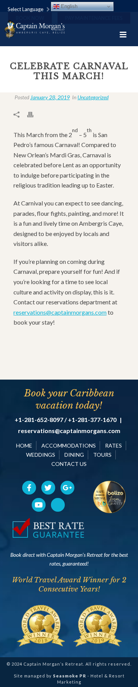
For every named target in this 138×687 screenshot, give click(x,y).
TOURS (102, 454)
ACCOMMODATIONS (68, 445)
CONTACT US (69, 464)
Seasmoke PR (69, 675)
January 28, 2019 (50, 97)
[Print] (34, 113)
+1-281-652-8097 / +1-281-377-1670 (66, 419)
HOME (24, 445)
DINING (74, 454)
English (68, 6)
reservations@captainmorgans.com (60, 312)
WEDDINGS (40, 454)
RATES (113, 445)
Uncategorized (92, 97)
